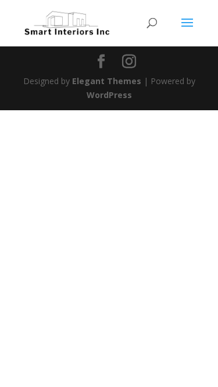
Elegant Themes (106, 80)
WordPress (109, 94)
